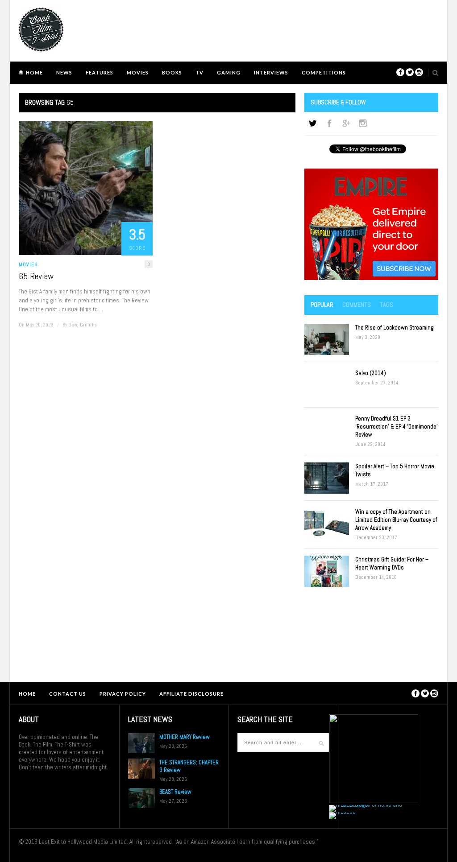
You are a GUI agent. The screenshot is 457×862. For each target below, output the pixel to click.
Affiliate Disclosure (191, 694)
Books (172, 72)
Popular (322, 305)
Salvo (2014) (370, 373)
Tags (386, 305)
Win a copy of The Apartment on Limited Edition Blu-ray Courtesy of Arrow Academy (396, 520)
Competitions (324, 72)
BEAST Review (175, 792)
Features (99, 72)
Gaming (229, 72)
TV (199, 72)
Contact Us (67, 694)
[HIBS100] (342, 812)
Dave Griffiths (82, 325)
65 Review (36, 276)
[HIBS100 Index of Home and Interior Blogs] (366, 804)
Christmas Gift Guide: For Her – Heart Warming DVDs (391, 563)
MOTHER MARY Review (184, 737)
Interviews (271, 72)
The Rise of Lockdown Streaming (394, 327)
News (64, 72)
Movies (138, 72)
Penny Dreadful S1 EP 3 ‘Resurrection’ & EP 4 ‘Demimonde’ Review (396, 426)
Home (34, 72)
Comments (356, 305)
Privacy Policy (123, 694)
